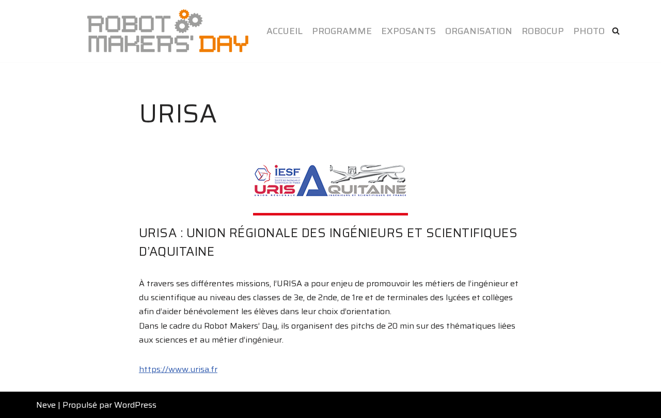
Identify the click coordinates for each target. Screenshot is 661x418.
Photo (589, 31)
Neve (46, 404)
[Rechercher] (616, 31)
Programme (342, 31)
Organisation (478, 31)
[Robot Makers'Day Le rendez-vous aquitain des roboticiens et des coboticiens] (168, 31)
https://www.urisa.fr (178, 369)
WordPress (135, 404)
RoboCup (543, 31)
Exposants (408, 31)
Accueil (284, 31)
